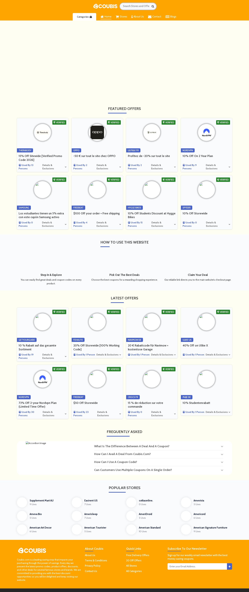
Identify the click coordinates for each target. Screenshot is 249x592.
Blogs (173, 16)
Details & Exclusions (48, 167)
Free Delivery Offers (137, 555)
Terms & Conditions (96, 560)
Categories (83, 16)
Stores (123, 16)
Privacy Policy (92, 565)
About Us (138, 16)
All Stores (131, 565)
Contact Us (91, 571)
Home (108, 16)
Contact (156, 16)
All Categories (134, 571)
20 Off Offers (133, 560)
